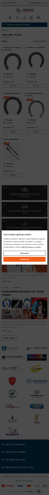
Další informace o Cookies (31, 247)
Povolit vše (24, 259)
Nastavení (24, 253)
